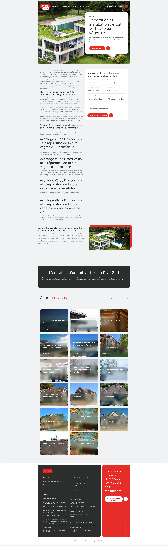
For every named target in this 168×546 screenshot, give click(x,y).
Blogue (87, 6)
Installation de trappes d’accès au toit (82, 522)
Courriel (109, 79)
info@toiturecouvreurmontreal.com (56, 481)
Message (90, 103)
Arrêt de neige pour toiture (51, 515)
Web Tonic (99, 541)
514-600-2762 (49, 484)
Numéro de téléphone (93, 87)
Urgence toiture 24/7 (49, 499)
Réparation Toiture (66, 6)
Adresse (109, 87)
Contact (76, 490)
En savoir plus (46, 329)
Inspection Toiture (56, 6)
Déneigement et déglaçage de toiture (54, 519)
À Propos (82, 6)
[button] (75, 6)
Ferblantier (73, 519)
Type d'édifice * (91, 95)
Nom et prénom (91, 79)
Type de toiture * (111, 95)
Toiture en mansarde (76, 511)
